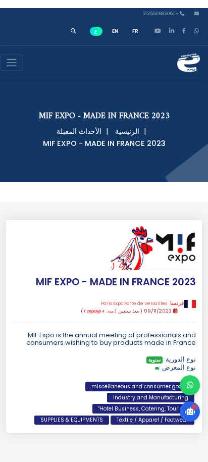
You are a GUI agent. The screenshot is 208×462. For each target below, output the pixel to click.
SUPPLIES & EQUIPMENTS (71, 420)
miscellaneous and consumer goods (139, 386)
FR (135, 31)
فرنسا (142, 303)
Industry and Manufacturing (150, 397)
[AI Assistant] (190, 411)
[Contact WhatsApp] (190, 385)
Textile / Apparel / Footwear (152, 420)
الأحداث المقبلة (79, 131)
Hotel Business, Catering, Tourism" (143, 409)
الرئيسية (127, 131)
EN (115, 31)
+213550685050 (161, 14)
